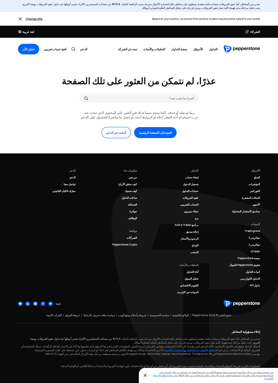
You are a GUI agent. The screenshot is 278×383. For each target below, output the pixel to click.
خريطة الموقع (72, 315)
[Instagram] (35, 303)
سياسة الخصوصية (159, 315)
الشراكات (132, 237)
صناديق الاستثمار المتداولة (246, 211)
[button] (26, 32)
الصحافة (132, 204)
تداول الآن (29, 49)
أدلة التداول (192, 271)
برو (197, 218)
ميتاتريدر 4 (254, 244)
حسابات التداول (190, 191)
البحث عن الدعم (116, 132)
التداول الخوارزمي (250, 278)
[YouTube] (20, 303)
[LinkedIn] (28, 303)
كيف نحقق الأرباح (127, 184)
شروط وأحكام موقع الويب (132, 315)
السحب (194, 252)
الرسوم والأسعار (190, 238)
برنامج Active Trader (187, 225)
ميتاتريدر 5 (254, 237)
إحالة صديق (192, 231)
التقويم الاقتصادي (189, 285)
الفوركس (255, 191)
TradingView (252, 231)
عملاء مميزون (191, 211)
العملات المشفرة (251, 197)
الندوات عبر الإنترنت (188, 292)
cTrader (255, 251)
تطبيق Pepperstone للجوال (244, 265)
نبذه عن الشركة (127, 49)
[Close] (20, 19)
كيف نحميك (131, 191)
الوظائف (132, 218)
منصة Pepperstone (249, 258)
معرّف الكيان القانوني (64, 191)
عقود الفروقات (191, 197)
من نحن (133, 177)
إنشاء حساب (192, 177)
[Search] (86, 98)
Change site (34, 19)
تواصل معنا (70, 184)
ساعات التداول (129, 197)
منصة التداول (179, 49)
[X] (50, 303)
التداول (213, 49)
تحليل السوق (192, 278)
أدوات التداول (253, 271)
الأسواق (198, 49)
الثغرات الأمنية (54, 315)
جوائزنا (133, 211)
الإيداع (195, 245)
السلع (257, 177)
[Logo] (242, 49)
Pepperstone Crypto (124, 244)
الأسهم (256, 204)
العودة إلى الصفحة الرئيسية (155, 132)
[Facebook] (43, 303)
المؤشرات (254, 184)
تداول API (255, 285)
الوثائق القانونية (180, 315)
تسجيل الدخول (191, 184)
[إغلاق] (145, 375)
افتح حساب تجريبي (55, 49)
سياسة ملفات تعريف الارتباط (99, 315)
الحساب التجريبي (189, 204)
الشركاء (255, 32)
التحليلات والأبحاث (154, 49)
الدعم (83, 49)
